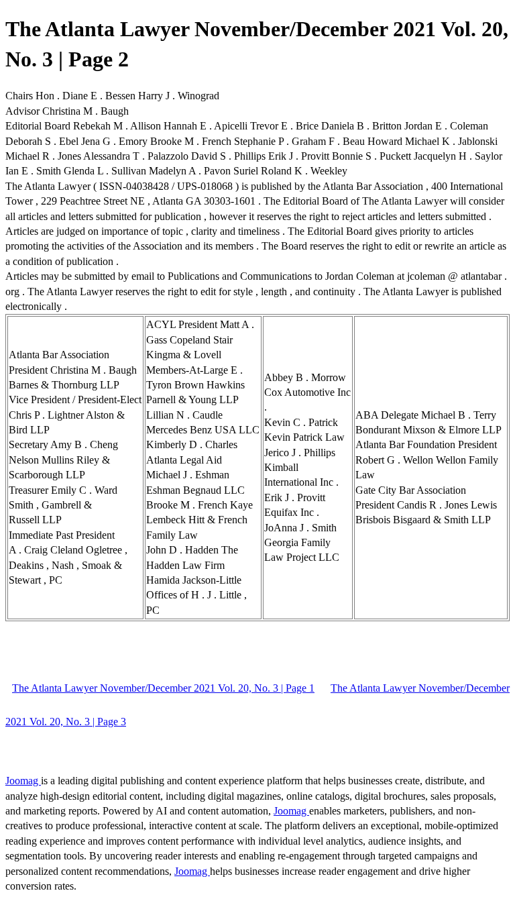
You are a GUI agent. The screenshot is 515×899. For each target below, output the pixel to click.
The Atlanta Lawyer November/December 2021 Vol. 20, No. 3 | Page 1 (163, 688)
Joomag (23, 780)
